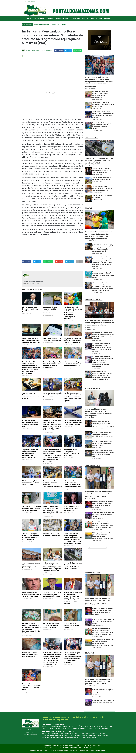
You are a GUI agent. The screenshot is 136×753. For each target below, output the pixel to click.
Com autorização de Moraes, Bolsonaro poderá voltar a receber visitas (31, 594)
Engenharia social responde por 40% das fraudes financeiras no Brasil (30, 423)
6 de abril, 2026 (96, 381)
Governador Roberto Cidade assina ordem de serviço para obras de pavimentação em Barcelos (98, 494)
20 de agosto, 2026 (97, 174)
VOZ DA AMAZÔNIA (39, 18)
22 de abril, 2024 (96, 540)
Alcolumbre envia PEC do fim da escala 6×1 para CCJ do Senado (72, 508)
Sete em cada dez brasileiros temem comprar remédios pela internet (30, 396)
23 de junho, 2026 (90, 498)
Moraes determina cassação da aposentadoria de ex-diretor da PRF (71, 452)
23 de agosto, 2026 (90, 240)
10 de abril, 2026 (96, 353)
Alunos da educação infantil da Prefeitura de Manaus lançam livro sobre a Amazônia (30, 536)
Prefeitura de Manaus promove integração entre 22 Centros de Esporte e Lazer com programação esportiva (73, 397)
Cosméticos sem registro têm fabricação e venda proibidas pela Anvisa (31, 565)
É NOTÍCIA (92, 18)
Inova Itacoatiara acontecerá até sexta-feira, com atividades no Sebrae (103, 514)
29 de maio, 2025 (96, 438)
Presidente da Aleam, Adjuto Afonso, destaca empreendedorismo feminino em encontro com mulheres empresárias (99, 323)
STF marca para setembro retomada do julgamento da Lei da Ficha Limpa (31, 508)
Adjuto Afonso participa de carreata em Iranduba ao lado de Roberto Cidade (73, 364)
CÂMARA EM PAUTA (75, 18)
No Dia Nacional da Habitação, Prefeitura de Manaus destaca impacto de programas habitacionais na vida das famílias (31, 628)
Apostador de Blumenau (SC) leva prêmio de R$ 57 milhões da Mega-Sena (73, 340)
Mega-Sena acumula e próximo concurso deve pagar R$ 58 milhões (51, 625)
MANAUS (84, 18)
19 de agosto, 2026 (90, 329)
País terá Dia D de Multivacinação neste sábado (71, 625)
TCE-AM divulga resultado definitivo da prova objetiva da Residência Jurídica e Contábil (73, 566)
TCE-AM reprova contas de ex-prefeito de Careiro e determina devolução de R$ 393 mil (102, 188)
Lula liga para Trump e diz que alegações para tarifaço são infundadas (52, 594)
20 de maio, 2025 (96, 447)
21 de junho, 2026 (96, 509)
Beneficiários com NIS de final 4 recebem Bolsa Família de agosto (30, 655)
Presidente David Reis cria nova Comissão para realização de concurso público (102, 443)
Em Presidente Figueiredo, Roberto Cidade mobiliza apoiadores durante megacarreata (52, 365)
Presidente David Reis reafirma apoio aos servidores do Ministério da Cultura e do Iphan (102, 434)
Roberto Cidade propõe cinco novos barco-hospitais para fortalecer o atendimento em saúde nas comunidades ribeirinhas (72, 657)
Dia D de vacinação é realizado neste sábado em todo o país (30, 483)
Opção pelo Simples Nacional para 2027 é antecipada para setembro (50, 310)
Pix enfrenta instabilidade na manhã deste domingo (52, 339)
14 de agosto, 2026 (97, 192)
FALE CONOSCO (29, 2)
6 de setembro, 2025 (97, 429)
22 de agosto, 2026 (90, 88)
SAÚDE (100, 18)
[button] (59, 50)
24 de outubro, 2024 (97, 518)
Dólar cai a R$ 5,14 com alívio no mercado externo (52, 535)
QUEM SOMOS (107, 18)
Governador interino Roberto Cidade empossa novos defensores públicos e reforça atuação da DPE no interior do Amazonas (101, 347)
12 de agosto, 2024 (97, 529)
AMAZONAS (28, 18)
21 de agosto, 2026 (97, 130)
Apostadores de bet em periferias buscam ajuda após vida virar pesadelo (31, 340)
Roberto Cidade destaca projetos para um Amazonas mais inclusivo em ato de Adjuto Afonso (72, 484)
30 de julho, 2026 (96, 340)
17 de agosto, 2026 (97, 181)
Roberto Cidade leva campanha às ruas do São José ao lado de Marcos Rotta (31, 687)
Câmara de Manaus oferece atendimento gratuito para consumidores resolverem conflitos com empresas (98, 412)
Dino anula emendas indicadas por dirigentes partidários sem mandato (31, 309)
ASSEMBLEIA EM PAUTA (62, 18)
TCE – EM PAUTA (50, 18)
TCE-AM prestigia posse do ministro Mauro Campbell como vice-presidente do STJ (102, 170)
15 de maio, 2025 (96, 458)
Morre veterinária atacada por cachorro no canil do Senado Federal (52, 395)
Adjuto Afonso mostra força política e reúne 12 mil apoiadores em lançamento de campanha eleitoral (30, 453)
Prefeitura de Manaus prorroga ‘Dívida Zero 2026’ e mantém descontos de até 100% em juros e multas (52, 510)
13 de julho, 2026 (89, 418)
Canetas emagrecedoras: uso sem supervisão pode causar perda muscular (73, 422)
